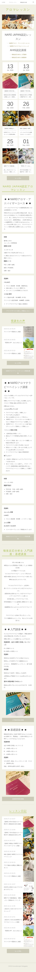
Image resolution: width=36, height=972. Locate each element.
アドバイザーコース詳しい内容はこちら (18, 311)
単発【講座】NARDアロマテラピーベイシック (26, 128)
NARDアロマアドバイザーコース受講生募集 (18, 372)
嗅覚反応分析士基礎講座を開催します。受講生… (10, 96)
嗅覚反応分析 (23, 2)
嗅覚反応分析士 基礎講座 (19, 57)
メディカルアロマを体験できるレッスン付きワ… (26, 133)
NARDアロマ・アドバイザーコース (19, 43)
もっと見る (18, 178)
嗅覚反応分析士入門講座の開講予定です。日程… (26, 96)
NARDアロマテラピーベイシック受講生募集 (18, 537)
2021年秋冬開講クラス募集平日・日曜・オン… (26, 171)
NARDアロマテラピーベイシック (19, 46)
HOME (3, 2)
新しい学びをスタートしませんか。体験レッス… (10, 171)
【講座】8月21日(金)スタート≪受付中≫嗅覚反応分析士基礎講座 (10, 91)
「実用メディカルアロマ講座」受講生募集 (26, 166)
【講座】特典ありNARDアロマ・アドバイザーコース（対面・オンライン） (10, 128)
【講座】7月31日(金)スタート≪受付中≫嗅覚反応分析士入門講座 (26, 91)
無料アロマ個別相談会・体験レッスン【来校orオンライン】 (10, 166)
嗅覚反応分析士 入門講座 (19, 54)
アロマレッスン (13, 2)
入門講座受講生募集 (18, 720)
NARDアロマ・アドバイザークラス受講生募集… (10, 133)
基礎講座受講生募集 (18, 799)
